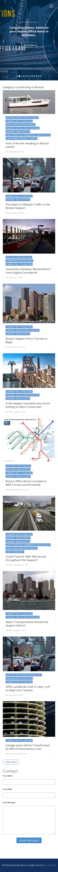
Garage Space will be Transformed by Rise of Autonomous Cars (28, 747)
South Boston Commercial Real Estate (28, 135)
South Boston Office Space (21, 139)
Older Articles (11, 762)
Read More (29, 45)
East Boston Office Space (20, 125)
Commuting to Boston (19, 121)
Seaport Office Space (18, 476)
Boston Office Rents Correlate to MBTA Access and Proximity (26, 483)
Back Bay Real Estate (18, 469)
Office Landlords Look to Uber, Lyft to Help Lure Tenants (28, 688)
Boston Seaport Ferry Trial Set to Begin (26, 340)
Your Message (9, 802)
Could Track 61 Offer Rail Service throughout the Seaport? (26, 558)
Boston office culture (19, 678)
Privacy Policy (50, 865)
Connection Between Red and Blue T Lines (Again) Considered (29, 270)
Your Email (7, 789)
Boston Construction (18, 257)
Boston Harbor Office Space (22, 118)
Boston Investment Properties (23, 675)
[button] (4, 40)
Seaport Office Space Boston (22, 128)
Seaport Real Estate (17, 132)
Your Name (8, 776)
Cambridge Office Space (19, 261)
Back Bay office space (18, 466)
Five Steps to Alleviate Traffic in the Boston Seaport (28, 206)
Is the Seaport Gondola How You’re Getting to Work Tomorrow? (28, 405)
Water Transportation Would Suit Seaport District (27, 623)
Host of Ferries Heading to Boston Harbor (27, 145)
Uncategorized (14, 552)
